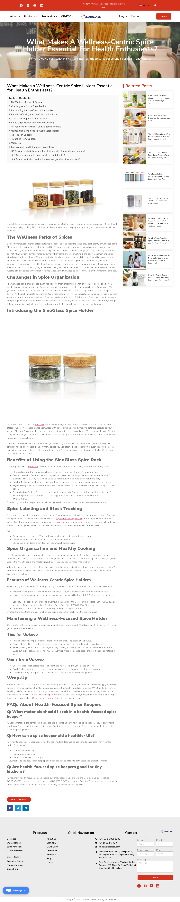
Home (32, 58)
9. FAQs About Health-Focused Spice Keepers (33, 147)
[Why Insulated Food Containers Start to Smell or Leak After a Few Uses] (134, 176)
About (14, 16)
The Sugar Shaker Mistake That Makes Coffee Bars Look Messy (158, 200)
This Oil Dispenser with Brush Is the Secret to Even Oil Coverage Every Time (158, 155)
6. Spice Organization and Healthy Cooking (32, 122)
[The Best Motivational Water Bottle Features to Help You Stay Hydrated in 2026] (134, 136)
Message (142, 859)
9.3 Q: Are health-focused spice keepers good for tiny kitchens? (45, 159)
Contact (136, 16)
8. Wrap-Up (15, 143)
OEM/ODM (67, 16)
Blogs (50, 58)
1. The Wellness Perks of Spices (25, 102)
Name (141, 840)
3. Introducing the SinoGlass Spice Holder (31, 110)
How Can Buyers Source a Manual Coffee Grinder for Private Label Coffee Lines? (158, 277)
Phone (159, 850)
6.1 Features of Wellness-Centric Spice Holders (36, 126)
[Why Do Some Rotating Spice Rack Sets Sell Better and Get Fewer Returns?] (134, 240)
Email (159, 840)
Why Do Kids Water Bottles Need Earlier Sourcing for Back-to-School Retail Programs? (159, 259)
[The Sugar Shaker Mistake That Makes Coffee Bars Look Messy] (134, 200)
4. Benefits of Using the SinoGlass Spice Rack (33, 114)
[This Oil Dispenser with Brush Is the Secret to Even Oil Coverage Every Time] (134, 155)
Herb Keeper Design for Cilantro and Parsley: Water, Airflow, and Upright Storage (159, 99)
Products (29, 16)
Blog (121, 16)
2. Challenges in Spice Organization (27, 106)
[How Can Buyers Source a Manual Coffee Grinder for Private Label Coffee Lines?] (134, 277)
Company (142, 850)
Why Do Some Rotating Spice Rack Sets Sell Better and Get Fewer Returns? (158, 240)
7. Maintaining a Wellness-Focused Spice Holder (34, 130)
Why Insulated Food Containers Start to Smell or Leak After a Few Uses (159, 176)
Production (48, 16)
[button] (163, 16)
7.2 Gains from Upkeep (23, 138)
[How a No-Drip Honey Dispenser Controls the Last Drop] (134, 118)
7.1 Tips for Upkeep (21, 134)
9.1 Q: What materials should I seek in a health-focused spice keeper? (48, 151)
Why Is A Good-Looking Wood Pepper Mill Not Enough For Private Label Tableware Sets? (158, 222)
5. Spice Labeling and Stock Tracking (28, 118)
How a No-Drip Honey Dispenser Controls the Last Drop (159, 118)
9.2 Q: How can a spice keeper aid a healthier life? (38, 155)
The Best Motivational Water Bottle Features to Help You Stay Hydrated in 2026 (159, 136)
